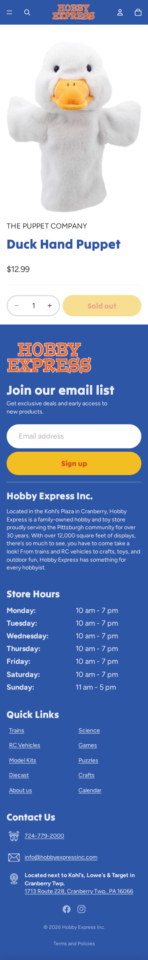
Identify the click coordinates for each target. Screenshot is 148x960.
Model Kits (22, 760)
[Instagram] (81, 909)
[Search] (27, 12)
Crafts (87, 775)
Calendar (90, 790)
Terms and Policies (74, 943)
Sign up (74, 463)
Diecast (19, 775)
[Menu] (9, 12)
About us (20, 790)
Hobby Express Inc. (83, 927)
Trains (16, 730)
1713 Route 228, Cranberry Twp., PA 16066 (79, 891)
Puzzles (88, 760)
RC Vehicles (24, 745)
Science (89, 730)
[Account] (120, 12)
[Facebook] (67, 909)
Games (88, 745)
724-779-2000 (44, 835)
